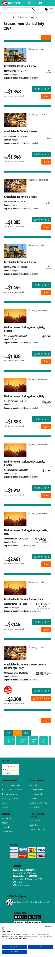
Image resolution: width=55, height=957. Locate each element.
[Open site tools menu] (51, 3)
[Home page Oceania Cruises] (43, 539)
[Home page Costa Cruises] (48, 71)
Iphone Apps (7, 827)
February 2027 (22, 740)
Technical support (36, 785)
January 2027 (9, 740)
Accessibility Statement (38, 803)
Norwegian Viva (11, 673)
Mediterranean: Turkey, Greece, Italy (24, 396)
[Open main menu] (51, 9)
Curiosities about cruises (11, 785)
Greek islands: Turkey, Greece (20, 66)
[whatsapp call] (29, 3)
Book (46, 96)
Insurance (33, 798)
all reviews (11, 773)
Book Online (42, 698)
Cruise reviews (35, 821)
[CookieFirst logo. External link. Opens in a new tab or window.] (3, 928)
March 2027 (33, 740)
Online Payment (36, 825)
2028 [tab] (26, 733)
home (6, 17)
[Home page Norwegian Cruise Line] (43, 673)
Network (5, 823)
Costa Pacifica (10, 71)
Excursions (6, 803)
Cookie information (37, 794)
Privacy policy (49, 926)
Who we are (6, 818)
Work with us (35, 807)
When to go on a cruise (11, 798)
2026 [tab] (8, 733)
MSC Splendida (10, 336)
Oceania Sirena (10, 539)
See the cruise (41, 89)
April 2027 (43, 740)
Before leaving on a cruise (12, 789)
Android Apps (7, 831)
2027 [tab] (17, 733)
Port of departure (20, 17)
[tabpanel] (27, 741)
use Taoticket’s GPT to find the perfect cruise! (31, 902)
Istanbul (20, 78)
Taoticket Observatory (38, 829)
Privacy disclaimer (36, 789)
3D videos (5, 807)
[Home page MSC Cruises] (46, 336)
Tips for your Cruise (9, 794)
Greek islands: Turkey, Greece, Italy (23, 599)
